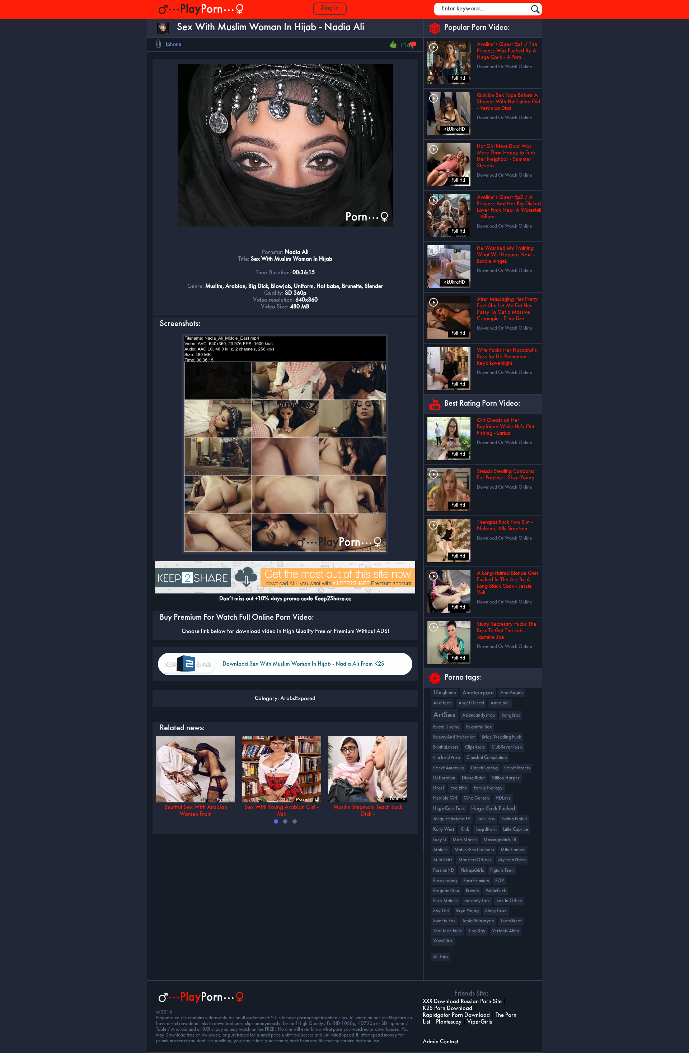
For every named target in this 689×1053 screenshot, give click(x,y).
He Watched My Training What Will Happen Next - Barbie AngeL (506, 255)
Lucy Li (439, 840)
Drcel (438, 788)
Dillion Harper (506, 778)
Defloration (444, 778)
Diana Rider (473, 778)
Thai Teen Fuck (447, 931)
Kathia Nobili (514, 819)
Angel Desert (471, 703)
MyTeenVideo (512, 860)
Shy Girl (441, 911)
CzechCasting (484, 768)
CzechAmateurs (448, 768)
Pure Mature (445, 901)
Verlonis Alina (505, 931)
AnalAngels (511, 692)
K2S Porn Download (447, 1008)
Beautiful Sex (479, 727)
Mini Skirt (442, 860)
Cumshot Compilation (487, 757)
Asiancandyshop (478, 715)
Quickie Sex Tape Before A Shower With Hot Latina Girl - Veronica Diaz (508, 102)
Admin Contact (440, 1041)
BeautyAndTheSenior (454, 737)
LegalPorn (486, 829)
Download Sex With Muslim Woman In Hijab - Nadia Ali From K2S (303, 664)
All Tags (440, 957)
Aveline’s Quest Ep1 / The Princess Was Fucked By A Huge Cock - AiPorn (507, 51)
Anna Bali (500, 703)
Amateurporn (478, 692)
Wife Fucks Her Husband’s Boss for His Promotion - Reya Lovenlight (507, 357)
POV (499, 881)
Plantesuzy (448, 1022)
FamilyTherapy (488, 788)
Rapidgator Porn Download (456, 1015)
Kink (464, 829)
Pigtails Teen (502, 870)
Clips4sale (475, 747)
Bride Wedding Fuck (501, 737)
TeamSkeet (511, 921)
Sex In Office (509, 901)
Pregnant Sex (446, 891)
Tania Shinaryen (478, 921)
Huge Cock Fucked (493, 808)
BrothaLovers (446, 747)
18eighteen (444, 692)
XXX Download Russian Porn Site (462, 1001)
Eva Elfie (458, 788)
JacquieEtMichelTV (451, 819)
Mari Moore (465, 840)
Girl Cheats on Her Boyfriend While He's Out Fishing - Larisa (505, 427)
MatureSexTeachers (474, 850)
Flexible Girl (445, 798)
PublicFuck (496, 891)
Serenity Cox (477, 901)
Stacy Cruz (496, 911)
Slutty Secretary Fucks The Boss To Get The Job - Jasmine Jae (506, 631)
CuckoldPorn (446, 757)
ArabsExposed (297, 698)
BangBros (510, 715)
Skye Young (467, 911)
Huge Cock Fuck (449, 808)
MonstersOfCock (475, 860)
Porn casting (445, 881)
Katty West (443, 829)
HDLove (503, 798)
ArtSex (444, 715)
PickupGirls (472, 870)
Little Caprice (515, 829)
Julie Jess (486, 819)
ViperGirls (479, 1022)
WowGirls (443, 941)
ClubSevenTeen (507, 747)
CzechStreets (517, 768)
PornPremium (476, 881)
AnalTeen (442, 703)
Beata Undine (446, 727)
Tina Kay (477, 931)
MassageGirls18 (499, 840)
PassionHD (443, 870)
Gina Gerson (476, 798)
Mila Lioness (513, 850)
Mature (440, 850)
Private (472, 891)
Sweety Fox (444, 921)
